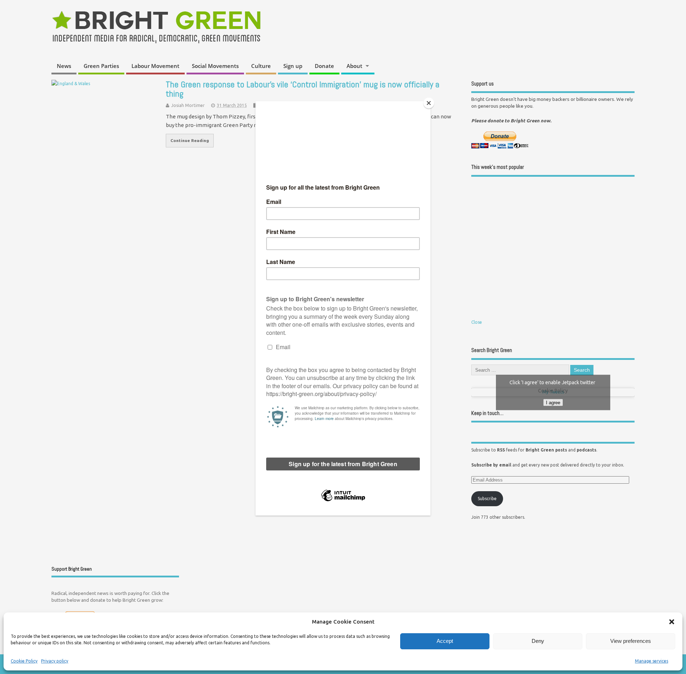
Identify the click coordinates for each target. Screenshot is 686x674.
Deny (538, 641)
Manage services (651, 661)
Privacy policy (54, 661)
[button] (671, 621)
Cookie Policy (24, 661)
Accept (445, 641)
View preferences (630, 641)
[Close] (428, 103)
